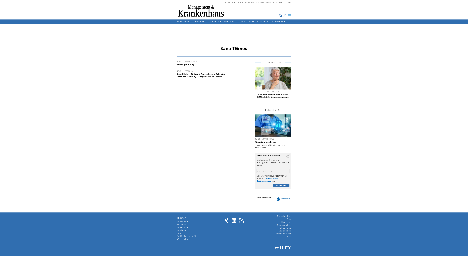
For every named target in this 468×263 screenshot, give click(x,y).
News (227, 2)
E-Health (215, 21)
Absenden (281, 185)
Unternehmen (191, 61)
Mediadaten (284, 225)
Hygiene (229, 21)
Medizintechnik (259, 21)
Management (184, 21)
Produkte (249, 2)
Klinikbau (278, 21)
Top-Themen (237, 2)
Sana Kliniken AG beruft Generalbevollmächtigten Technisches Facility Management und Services (201, 75)
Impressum (284, 231)
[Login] (284, 16)
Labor (241, 21)
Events (287, 2)
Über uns (285, 228)
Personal (200, 21)
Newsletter (284, 216)
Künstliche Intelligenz (265, 142)
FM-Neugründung (185, 64)
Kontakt (286, 222)
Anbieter (277, 2)
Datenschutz (283, 233)
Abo (289, 219)
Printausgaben (263, 2)
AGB (289, 236)
